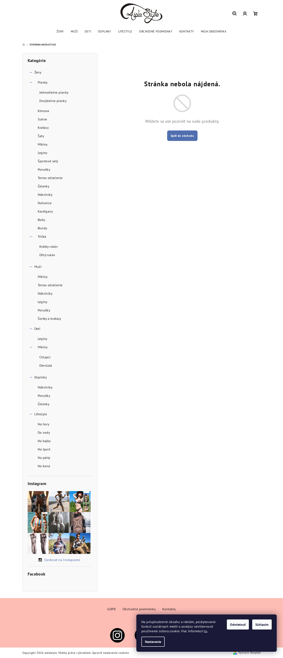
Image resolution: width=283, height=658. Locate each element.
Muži (38, 266)
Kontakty (169, 609)
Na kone (44, 466)
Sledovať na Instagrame (62, 560)
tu (205, 631)
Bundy (42, 228)
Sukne (42, 119)
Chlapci (45, 357)
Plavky (43, 82)
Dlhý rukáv (47, 255)
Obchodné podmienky (139, 609)
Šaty (41, 136)
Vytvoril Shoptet (249, 652)
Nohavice (45, 203)
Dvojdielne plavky (53, 101)
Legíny (42, 153)
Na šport (44, 449)
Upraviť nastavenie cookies (110, 653)
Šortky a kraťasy (49, 318)
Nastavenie (153, 642)
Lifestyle (40, 414)
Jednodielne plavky (53, 92)
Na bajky (44, 441)
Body (41, 220)
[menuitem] (60, 31)
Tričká (42, 236)
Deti (37, 328)
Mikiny (43, 144)
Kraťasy (43, 127)
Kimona (43, 111)
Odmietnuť (238, 624)
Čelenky (43, 186)
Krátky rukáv (48, 246)
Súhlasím (262, 624)
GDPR (111, 609)
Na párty (44, 457)
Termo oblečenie (50, 178)
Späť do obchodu (182, 136)
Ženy (37, 72)
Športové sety (48, 161)
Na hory (43, 424)
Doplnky (40, 377)
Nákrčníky (45, 194)
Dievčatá (45, 365)
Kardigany (45, 211)
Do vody (44, 432)
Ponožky (44, 169)
